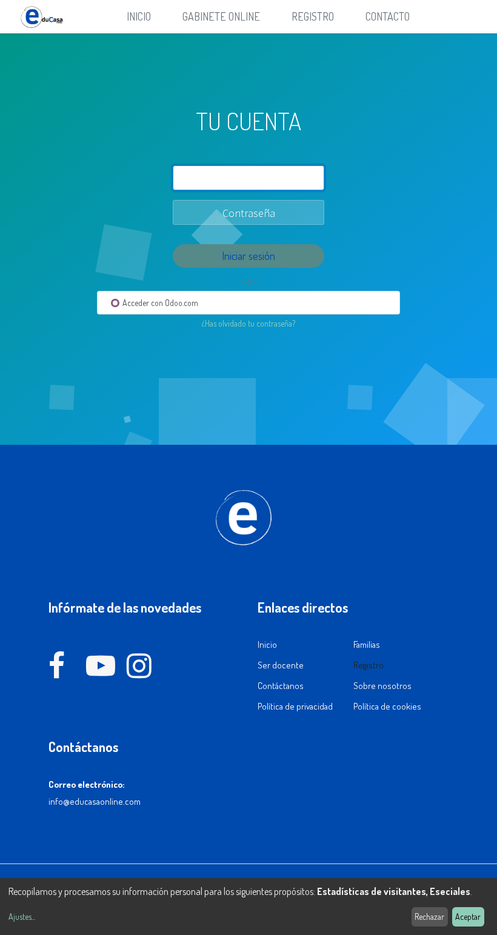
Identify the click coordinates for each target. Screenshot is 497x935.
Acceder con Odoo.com (159, 303)
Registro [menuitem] (313, 16)
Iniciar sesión (248, 255)
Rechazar (429, 916)
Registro (368, 665)
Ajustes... (21, 916)
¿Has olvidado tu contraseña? (248, 323)
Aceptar (468, 916)
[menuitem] (139, 16)
